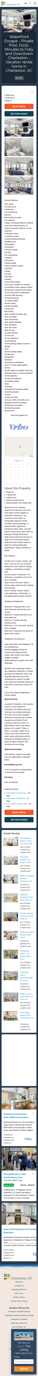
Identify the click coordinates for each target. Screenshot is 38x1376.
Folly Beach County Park (16, 793)
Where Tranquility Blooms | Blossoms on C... (27, 878)
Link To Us (19, 1293)
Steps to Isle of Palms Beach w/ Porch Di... (26, 996)
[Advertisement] (19, 1048)
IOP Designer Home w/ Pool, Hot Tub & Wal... (26, 841)
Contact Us (19, 1286)
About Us (19, 1282)
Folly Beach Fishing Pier (15, 798)
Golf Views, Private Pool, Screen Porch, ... (26, 859)
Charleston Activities (19, 1319)
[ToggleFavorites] (32, 93)
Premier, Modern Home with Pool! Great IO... (26, 916)
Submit (24, 1368)
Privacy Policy (19, 1297)
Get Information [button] (19, 113)
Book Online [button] (19, 106)
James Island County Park (16, 804)
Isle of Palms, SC (19, 1327)
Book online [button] (8, 1185)
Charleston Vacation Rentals (19, 1312)
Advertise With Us (19, 1290)
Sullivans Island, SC (19, 1323)
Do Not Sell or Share (19, 1301)
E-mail (16, 1357)
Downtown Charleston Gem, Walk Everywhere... (16, 1116)
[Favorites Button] (25, 3)
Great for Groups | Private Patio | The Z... (27, 934)
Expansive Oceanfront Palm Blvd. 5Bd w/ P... (27, 897)
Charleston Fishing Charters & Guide (19, 1315)
